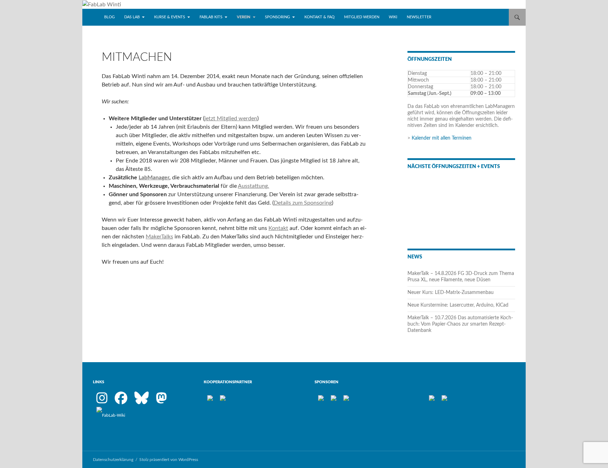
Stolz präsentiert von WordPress (168, 459)
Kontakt (278, 228)
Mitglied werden (361, 17)
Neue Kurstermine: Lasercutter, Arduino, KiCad (457, 305)
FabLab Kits (211, 17)
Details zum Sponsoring (303, 203)
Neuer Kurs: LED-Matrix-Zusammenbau (450, 292)
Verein (244, 17)
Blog (109, 17)
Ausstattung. (253, 186)
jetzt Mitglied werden (230, 118)
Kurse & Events (169, 17)
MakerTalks (159, 236)
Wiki (393, 17)
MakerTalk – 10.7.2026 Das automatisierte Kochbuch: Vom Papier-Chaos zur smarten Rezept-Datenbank (460, 324)
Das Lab (132, 17)
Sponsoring (277, 17)
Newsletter (419, 17)
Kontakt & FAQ (319, 17)
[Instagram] (102, 401)
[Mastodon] (161, 401)
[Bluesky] (141, 401)
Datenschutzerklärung (113, 459)
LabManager (154, 177)
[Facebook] (121, 401)
